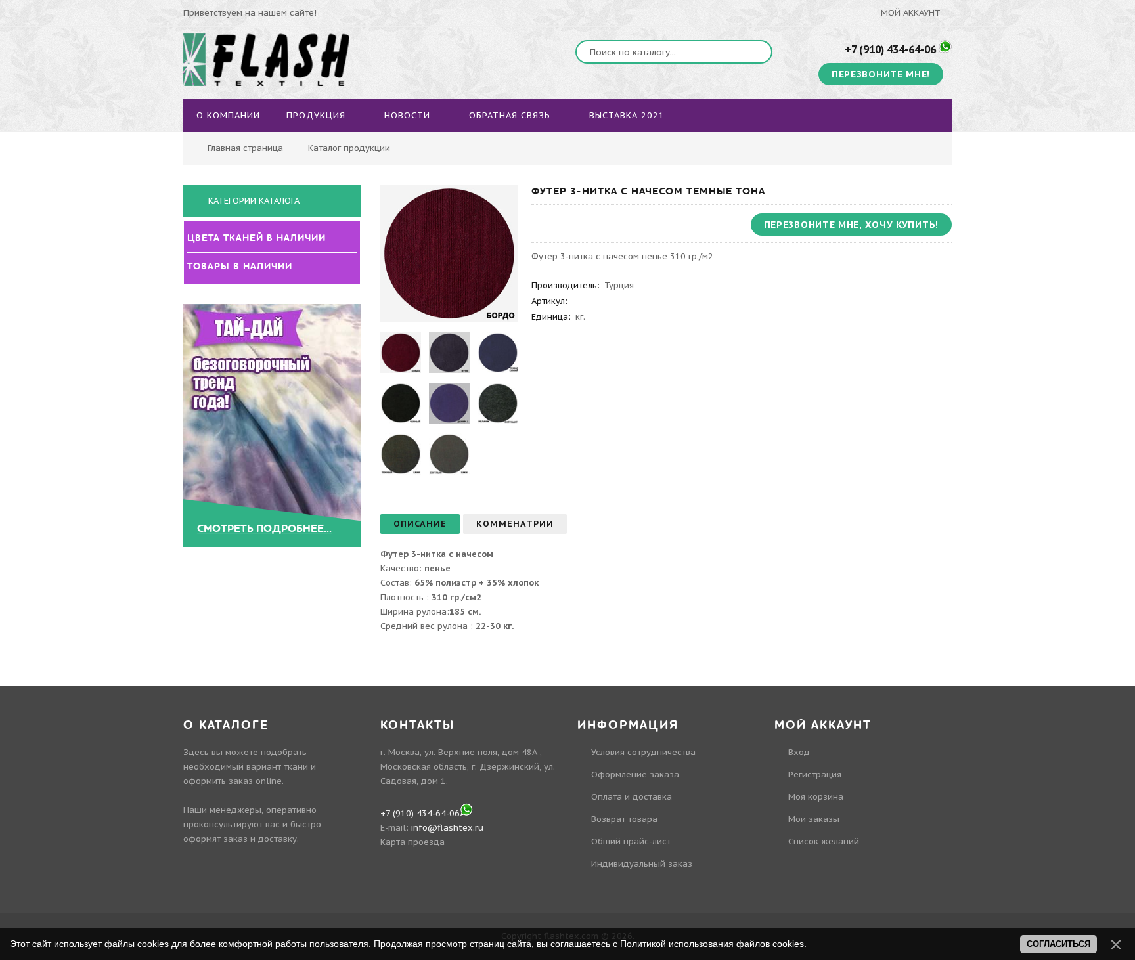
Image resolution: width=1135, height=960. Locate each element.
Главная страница (245, 148)
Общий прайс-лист (631, 841)
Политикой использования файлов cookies (712, 943)
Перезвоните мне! (881, 74)
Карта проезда (412, 842)
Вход (799, 752)
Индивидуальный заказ (641, 863)
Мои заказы (813, 819)
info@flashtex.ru (447, 827)
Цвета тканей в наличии (259, 238)
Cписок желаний (823, 841)
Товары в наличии (242, 266)
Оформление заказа (635, 774)
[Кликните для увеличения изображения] (449, 253)
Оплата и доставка (631, 796)
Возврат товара (624, 819)
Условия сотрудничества (643, 752)
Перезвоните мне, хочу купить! (851, 224)
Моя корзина (815, 796)
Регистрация (814, 774)
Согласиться (1058, 944)
